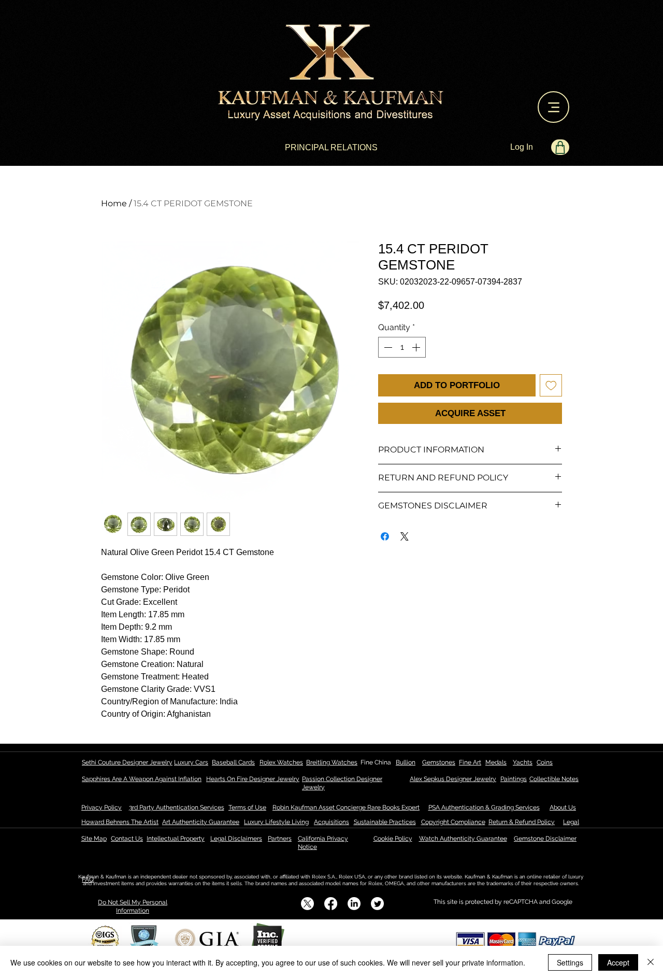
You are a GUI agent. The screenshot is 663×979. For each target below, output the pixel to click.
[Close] (650, 962)
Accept (618, 962)
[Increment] (417, 347)
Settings (570, 962)
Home (114, 203)
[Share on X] (404, 536)
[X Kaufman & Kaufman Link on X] (307, 903)
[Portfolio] (560, 147)
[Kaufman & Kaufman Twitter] (377, 903)
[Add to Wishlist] (551, 385)
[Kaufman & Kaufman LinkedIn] (354, 903)
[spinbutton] (402, 347)
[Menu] (553, 107)
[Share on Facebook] (385, 536)
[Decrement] (387, 347)
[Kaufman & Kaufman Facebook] (330, 903)
